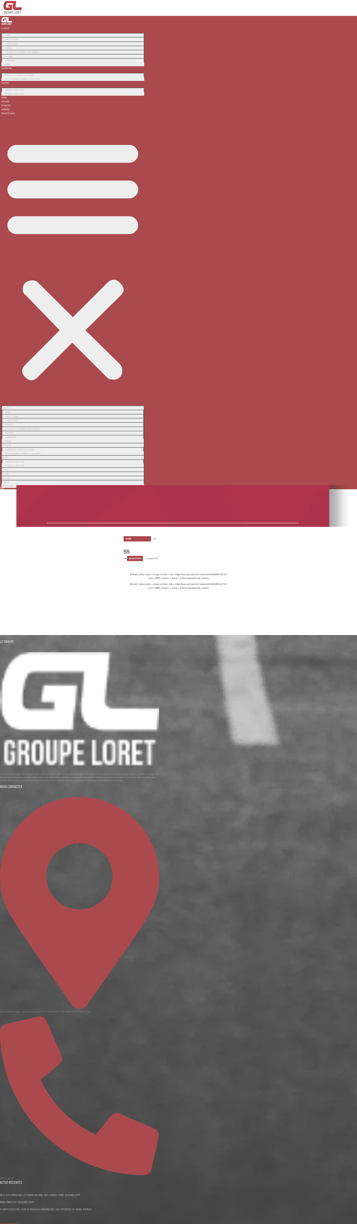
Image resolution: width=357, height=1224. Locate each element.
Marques (8, 64)
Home (128, 539)
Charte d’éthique (11, 44)
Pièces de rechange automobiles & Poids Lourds (22, 79)
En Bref (8, 35)
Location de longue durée (14, 94)
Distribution (6, 68)
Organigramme (10, 60)
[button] (72, 259)
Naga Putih (135, 558)
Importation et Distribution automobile (19, 75)
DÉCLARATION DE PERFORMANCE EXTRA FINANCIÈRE (22, 52)
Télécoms (5, 101)
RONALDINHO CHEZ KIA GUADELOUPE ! (17, 1202)
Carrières (5, 109)
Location (5, 82)
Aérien (4, 97)
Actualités (6, 105)
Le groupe (5, 28)
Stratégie (8, 48)
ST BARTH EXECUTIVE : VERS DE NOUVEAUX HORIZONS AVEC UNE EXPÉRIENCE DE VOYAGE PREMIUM (45, 1209)
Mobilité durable (11, 39)
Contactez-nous (8, 113)
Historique (9, 56)
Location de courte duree (14, 90)
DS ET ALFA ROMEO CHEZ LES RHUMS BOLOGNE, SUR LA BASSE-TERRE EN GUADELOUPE (40, 1195)
